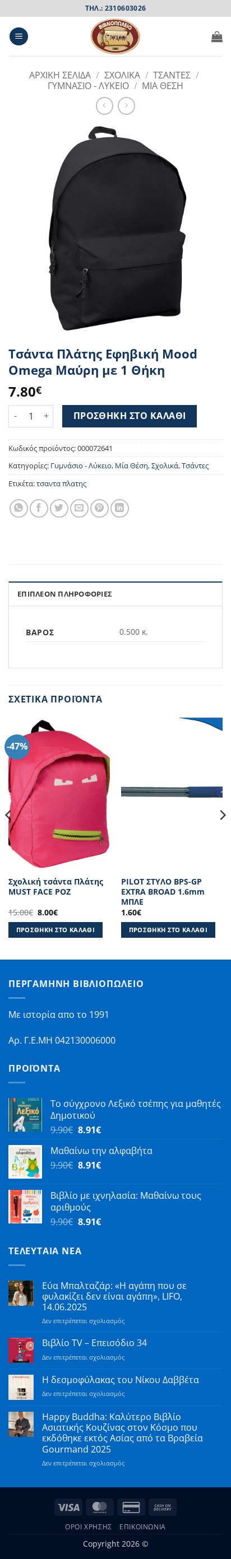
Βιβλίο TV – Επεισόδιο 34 (94, 1343)
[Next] (222, 837)
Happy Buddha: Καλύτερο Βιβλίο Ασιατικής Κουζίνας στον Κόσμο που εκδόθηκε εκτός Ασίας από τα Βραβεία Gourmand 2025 (122, 1433)
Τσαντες (172, 75)
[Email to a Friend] (79, 508)
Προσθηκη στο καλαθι (129, 415)
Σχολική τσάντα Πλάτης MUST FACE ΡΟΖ (55, 886)
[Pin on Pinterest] (99, 508)
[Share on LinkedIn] (119, 508)
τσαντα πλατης (61, 483)
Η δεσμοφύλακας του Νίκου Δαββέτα (120, 1380)
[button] (19, 36)
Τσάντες (195, 465)
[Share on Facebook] (39, 508)
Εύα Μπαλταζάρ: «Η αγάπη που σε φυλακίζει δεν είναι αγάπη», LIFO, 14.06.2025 (114, 1297)
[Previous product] (126, 105)
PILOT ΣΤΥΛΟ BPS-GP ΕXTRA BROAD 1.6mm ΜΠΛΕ (163, 891)
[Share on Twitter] (59, 508)
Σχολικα (122, 75)
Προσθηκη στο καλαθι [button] (55, 929)
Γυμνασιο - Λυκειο (88, 86)
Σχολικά (164, 465)
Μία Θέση (131, 465)
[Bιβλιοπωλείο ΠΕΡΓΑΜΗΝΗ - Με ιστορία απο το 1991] (115, 36)
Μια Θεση (162, 86)
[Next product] (104, 105)
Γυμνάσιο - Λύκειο (81, 465)
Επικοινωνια (142, 1527)
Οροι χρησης (88, 1527)
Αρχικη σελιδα (60, 75)
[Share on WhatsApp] (19, 508)
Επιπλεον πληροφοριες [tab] (64, 594)
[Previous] (9, 837)
